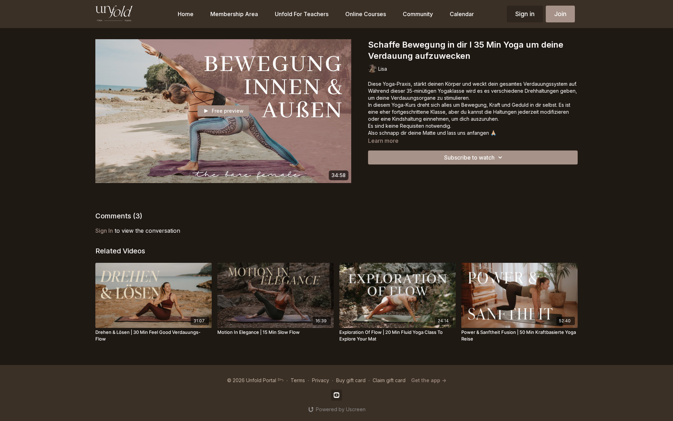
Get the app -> (428, 380)
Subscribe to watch (469, 157)
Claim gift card (389, 380)
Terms (298, 380)
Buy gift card (351, 380)
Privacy (320, 380)
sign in (104, 230)
